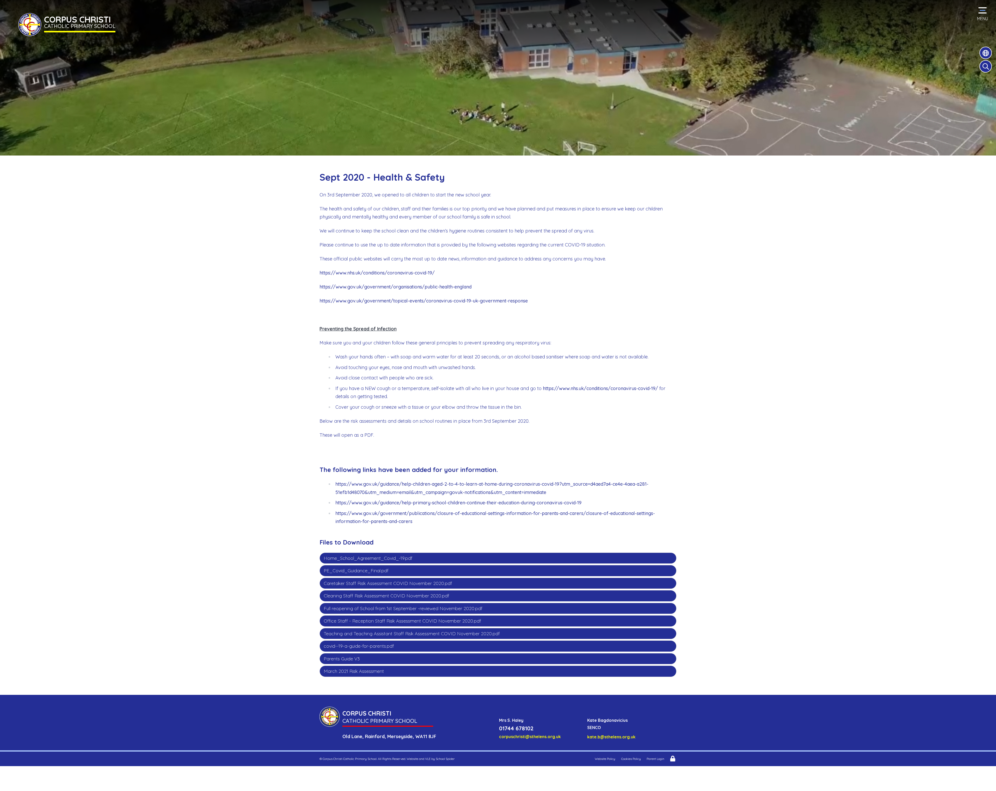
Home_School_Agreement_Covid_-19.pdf (368, 558)
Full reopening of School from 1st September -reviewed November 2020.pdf (403, 608)
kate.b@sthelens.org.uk (611, 736)
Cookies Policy (631, 759)
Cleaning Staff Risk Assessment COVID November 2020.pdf (386, 596)
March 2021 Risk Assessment (354, 671)
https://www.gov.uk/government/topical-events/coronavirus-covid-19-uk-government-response (424, 301)
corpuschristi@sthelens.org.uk (530, 736)
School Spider (445, 759)
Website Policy (605, 759)
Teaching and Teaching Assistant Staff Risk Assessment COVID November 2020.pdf (412, 634)
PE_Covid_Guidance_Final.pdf (356, 571)
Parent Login (655, 759)
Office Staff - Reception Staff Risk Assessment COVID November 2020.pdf (402, 621)
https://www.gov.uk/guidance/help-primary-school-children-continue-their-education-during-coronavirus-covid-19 (458, 503)
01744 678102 (516, 728)
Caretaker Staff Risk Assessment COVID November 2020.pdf (388, 583)
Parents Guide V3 (342, 659)
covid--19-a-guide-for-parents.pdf (359, 646)
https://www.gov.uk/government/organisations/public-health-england (396, 287)
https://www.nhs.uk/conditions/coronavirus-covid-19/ (377, 273)
